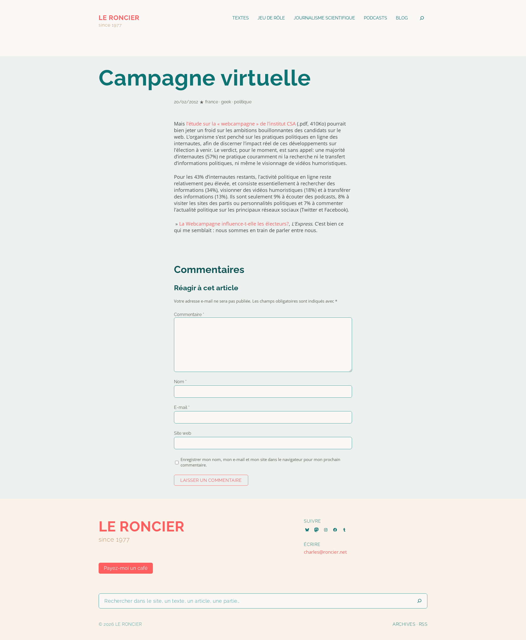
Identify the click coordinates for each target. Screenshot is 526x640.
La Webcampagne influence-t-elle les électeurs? (234, 223)
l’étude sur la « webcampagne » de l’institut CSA (241, 123)
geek (226, 101)
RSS (423, 624)
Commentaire (189, 314)
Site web (182, 433)
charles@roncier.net (325, 552)
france (211, 101)
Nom (180, 381)
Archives (404, 624)
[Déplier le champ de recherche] (421, 18)
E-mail (182, 407)
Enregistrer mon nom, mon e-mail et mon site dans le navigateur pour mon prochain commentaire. (260, 462)
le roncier (119, 18)
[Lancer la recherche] (419, 601)
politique (242, 101)
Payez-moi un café (126, 568)
